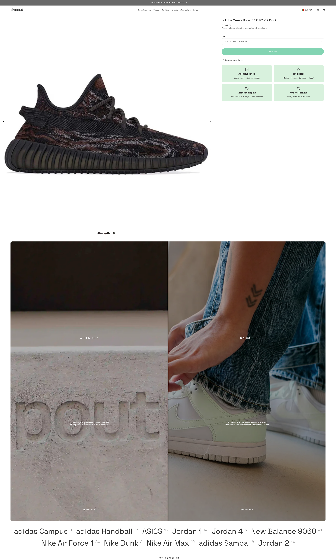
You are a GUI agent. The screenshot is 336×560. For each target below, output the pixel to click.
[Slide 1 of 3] (100, 233)
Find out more (89, 509)
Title (223, 36)
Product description (234, 60)
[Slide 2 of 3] (107, 233)
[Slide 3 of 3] (114, 233)
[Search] (318, 10)
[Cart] (324, 10)
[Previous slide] (3, 121)
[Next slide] (211, 121)
